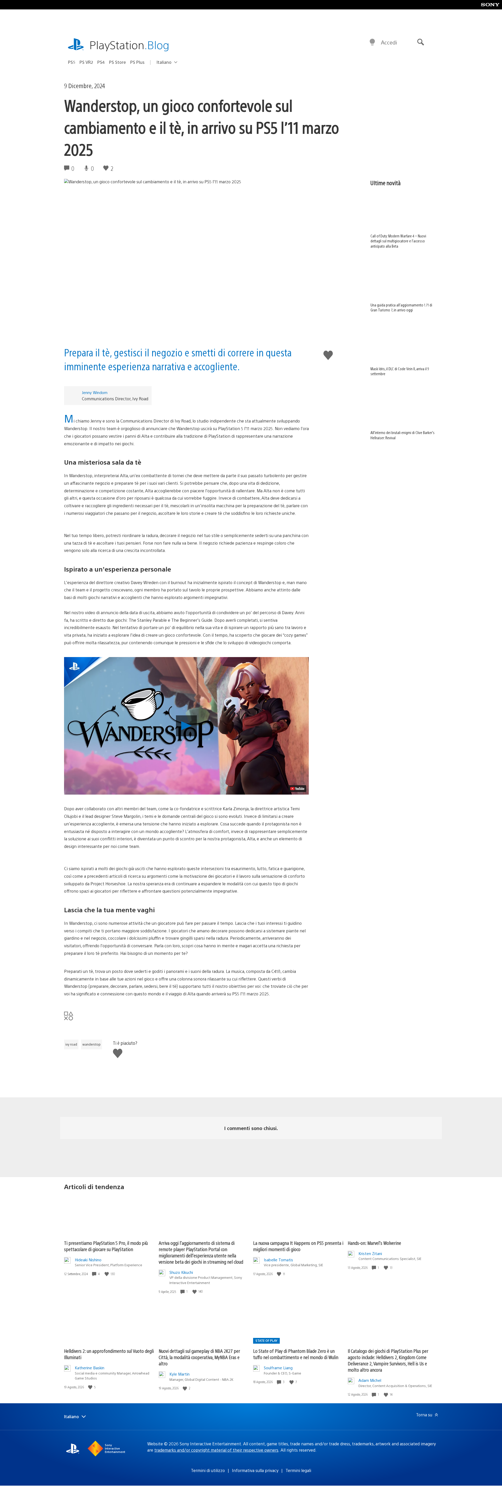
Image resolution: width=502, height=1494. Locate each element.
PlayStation (129, 44)
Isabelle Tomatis (278, 1259)
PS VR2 (86, 62)
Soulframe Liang (278, 1367)
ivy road (71, 1044)
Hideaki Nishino (88, 1259)
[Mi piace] (107, 1273)
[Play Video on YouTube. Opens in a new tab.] (297, 788)
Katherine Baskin (89, 1367)
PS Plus (137, 62)
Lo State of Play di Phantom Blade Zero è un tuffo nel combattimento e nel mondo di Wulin (295, 1354)
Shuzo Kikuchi (181, 1272)
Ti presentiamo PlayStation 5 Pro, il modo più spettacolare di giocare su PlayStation (106, 1246)
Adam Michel (369, 1380)
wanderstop (91, 1044)
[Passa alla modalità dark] (372, 42)
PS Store (117, 62)
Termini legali (298, 1470)
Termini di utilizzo (208, 1470)
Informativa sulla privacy (255, 1470)
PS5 (71, 62)
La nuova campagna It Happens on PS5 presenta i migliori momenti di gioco (298, 1246)
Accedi (389, 42)
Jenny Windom (94, 392)
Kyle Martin (179, 1373)
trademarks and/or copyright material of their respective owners (216, 1450)
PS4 (101, 62)
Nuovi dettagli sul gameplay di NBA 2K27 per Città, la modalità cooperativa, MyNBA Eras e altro (199, 1357)
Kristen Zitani (370, 1253)
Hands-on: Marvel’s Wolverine (374, 1243)
